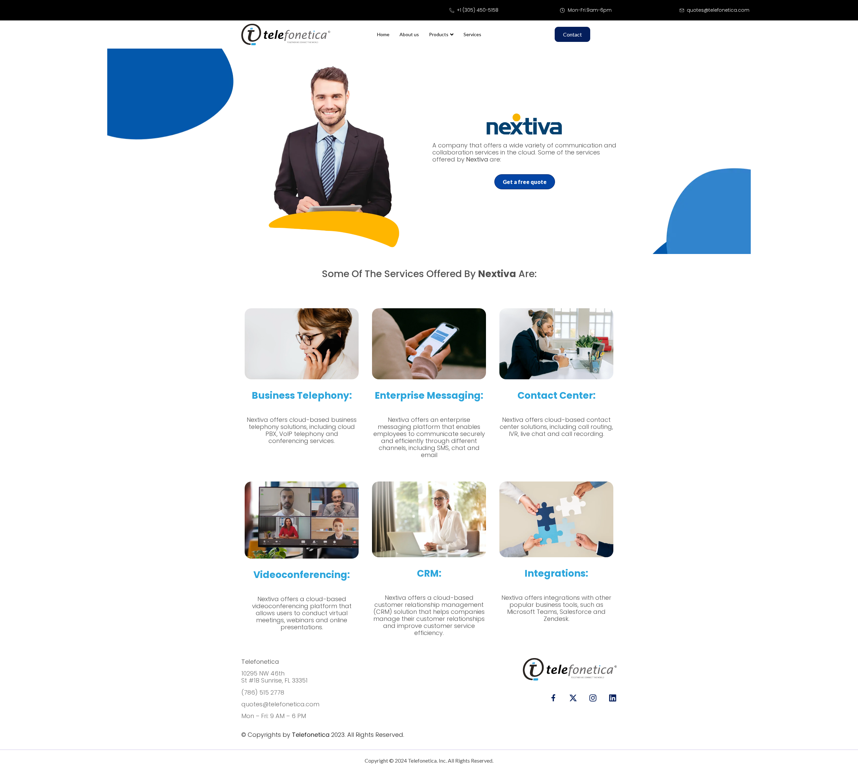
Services (472, 34)
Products (438, 34)
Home (383, 34)
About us (409, 34)
